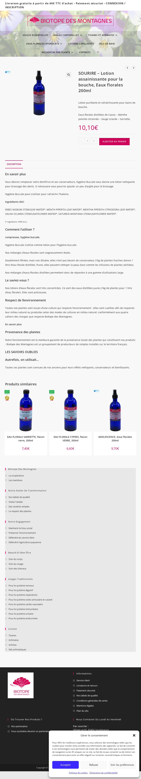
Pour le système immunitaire (23, 609)
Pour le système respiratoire (23, 594)
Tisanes (12, 635)
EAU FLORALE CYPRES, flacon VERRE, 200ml (70, 438)
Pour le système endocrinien (23, 618)
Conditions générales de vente (92, 700)
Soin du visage (16, 563)
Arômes (13, 644)
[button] (134, 735)
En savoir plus (13, 324)
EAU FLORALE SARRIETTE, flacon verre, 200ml (25, 438)
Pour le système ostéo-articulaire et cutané (30, 599)
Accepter (65, 764)
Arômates (14, 640)
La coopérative (16, 475)
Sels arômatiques (17, 649)
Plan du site (82, 710)
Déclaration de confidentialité (103, 772)
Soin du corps (16, 559)
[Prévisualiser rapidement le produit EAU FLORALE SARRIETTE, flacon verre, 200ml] (45, 395)
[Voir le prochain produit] (133, 67)
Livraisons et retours (87, 685)
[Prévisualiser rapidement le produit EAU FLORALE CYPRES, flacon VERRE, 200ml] (90, 395)
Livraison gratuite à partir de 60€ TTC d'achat (39, 3)
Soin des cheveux (17, 568)
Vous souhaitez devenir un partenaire (30, 731)
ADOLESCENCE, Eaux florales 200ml (115, 438)
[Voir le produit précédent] (127, 67)
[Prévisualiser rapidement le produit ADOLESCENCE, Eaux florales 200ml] (134, 395)
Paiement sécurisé (89, 3)
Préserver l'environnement (22, 532)
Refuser (93, 764)
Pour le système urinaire (21, 613)
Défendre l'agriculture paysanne (25, 542)
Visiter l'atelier (16, 501)
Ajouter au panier (114, 141)
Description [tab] (14, 164)
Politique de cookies (78, 772)
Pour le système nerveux (21, 585)
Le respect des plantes (20, 511)
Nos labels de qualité (19, 497)
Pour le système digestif (21, 590)
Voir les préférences (122, 764)
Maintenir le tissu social (20, 528)
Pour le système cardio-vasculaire (26, 604)
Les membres (15, 480)
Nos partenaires (19, 726)
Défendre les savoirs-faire (21, 537)
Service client (83, 680)
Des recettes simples (19, 506)
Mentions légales (85, 705)
